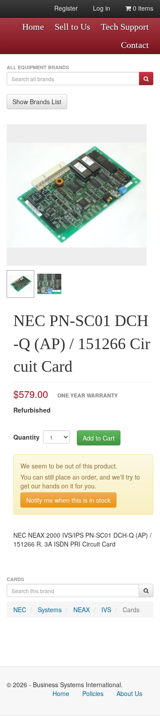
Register (66, 8)
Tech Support (125, 26)
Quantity (26, 437)
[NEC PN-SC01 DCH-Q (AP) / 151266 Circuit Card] (77, 195)
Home (33, 26)
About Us (129, 693)
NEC (19, 609)
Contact (135, 45)
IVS (106, 609)
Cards (131, 609)
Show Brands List (36, 101)
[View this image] (20, 284)
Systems (50, 609)
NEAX (81, 609)
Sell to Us (72, 26)
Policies (93, 693)
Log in (101, 8)
